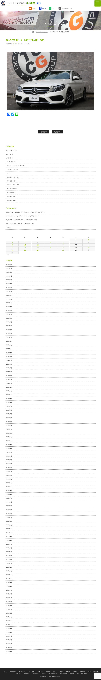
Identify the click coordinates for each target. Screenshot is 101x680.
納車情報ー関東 (11, 200)
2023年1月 (9, 429)
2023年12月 (9, 387)
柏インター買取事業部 (93, 671)
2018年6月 (9, 640)
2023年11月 (9, 391)
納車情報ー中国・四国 (13, 177)
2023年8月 (9, 402)
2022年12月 (9, 433)
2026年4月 (9, 280)
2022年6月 (9, 456)
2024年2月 (9, 379)
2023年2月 (9, 425)
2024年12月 (9, 341)
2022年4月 (9, 463)
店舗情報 (48, 671)
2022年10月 (9, 440)
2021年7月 (9, 498)
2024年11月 (9, 345)
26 (38, 250)
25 (25, 250)
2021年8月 (9, 494)
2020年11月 (9, 529)
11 (25, 245)
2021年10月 (9, 486)
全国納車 (61, 671)
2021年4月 (9, 509)
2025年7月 (9, 314)
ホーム (5, 671)
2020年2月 (9, 563)
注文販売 (68, 671)
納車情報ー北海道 (12, 188)
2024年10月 (9, 349)
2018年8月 (9, 632)
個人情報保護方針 (53, 673)
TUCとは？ (40, 671)
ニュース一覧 (26, 43)
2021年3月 (9, 513)
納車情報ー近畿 (11, 196)
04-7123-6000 (67, 8)
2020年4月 (9, 555)
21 (63, 247)
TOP (33, 32)
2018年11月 (9, 620)
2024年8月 (9, 356)
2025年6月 (9, 318)
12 (38, 245)
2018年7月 (9, 636)
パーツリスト (32, 671)
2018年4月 (9, 647)
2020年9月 (9, 536)
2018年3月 (9, 651)
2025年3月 (9, 329)
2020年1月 (9, 567)
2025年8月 (9, 310)
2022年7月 (9, 452)
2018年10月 (9, 624)
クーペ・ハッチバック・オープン (16, 165)
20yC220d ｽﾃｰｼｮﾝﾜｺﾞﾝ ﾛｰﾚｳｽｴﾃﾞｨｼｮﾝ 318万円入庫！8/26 (21, 220)
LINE (53, 8)
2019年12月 (9, 571)
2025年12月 (9, 295)
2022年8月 (9, 448)
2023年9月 (9, 398)
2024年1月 (9, 383)
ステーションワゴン (12, 169)
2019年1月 (9, 613)
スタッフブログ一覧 (11, 150)
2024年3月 (9, 375)
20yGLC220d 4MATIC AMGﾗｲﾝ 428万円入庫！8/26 (20, 223)
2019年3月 (9, 605)
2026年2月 (9, 287)
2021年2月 (9, 517)
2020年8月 (9, 540)
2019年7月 (9, 590)
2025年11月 (9, 299)
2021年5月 (9, 506)
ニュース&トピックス (42, 32)
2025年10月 (9, 303)
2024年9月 (9, 352)
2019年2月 (9, 609)
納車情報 (72, 673)
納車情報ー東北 (11, 192)
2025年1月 (9, 337)
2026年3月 (9, 283)
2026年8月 (9, 264)
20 (50, 247)
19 (38, 247)
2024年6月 (9, 364)
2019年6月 (9, 594)
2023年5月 (9, 414)
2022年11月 (9, 437)
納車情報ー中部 (11, 181)
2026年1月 (9, 291)
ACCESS (44, 8)
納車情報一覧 (9, 158)
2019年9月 (9, 582)
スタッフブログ (63, 673)
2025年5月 (9, 322)
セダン (9, 173)
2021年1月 (9, 521)
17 (12, 247)
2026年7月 (9, 268)
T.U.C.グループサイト (82, 673)
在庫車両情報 (13, 671)
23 (88, 247)
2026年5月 (9, 276)
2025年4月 (9, 326)
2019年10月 (9, 578)
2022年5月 (9, 460)
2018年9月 (9, 628)
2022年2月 (9, 471)
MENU (97, 3)
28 (63, 250)
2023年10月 (9, 394)
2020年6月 (9, 548)
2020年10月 (9, 532)
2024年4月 (9, 372)
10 (12, 245)
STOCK (33, 8)
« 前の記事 (43, 132)
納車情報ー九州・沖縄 (13, 185)
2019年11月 (9, 575)
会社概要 (44, 673)
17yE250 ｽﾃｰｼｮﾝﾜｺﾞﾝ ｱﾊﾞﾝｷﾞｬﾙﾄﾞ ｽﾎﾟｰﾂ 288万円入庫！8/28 (22, 216)
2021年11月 (9, 483)
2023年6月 (9, 410)
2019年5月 (9, 597)
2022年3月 (9, 467)
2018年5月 (9, 643)
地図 (54, 671)
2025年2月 (9, 333)
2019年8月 (9, 586)
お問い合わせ (35, 673)
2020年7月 (9, 544)
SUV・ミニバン (11, 162)
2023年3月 (9, 421)
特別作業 (75, 671)
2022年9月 (9, 444)
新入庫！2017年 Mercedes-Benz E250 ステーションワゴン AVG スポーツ (25, 212)
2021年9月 (9, 490)
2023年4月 (9, 417)
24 (12, 250)
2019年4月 (9, 601)
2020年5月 (9, 552)
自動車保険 (82, 671)
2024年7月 (9, 360)
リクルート (26, 673)
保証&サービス (22, 671)
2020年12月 (9, 525)
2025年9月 (9, 306)
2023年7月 (9, 406)
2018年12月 (9, 617)
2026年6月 (9, 272)
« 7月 (7, 255)
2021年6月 (9, 502)
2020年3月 (9, 559)
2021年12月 (9, 479)
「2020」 (8, 227)
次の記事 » (57, 132)
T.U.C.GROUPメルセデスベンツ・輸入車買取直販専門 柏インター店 (39, 3)
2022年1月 (9, 475)
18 (25, 247)
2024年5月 (9, 368)
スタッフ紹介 (18, 673)
